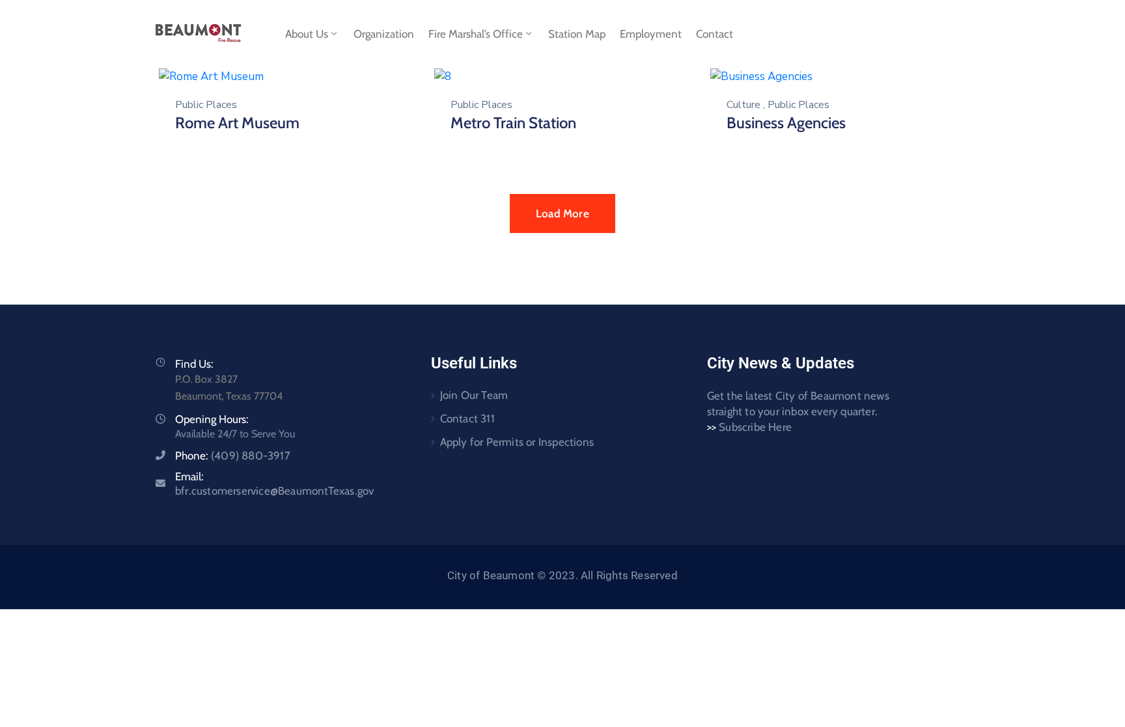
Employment (651, 33)
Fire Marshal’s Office (475, 33)
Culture (743, 105)
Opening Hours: (212, 419)
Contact (714, 33)
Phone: (232, 455)
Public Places (206, 105)
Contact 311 (467, 418)
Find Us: (194, 363)
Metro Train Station (513, 122)
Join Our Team (474, 395)
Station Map (576, 33)
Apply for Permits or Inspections (517, 441)
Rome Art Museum (237, 122)
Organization (384, 33)
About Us (306, 33)
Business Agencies (786, 122)
